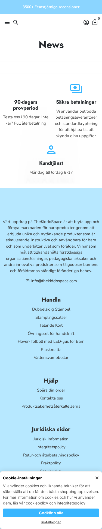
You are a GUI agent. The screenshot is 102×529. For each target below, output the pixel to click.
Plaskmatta (51, 349)
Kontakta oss (51, 398)
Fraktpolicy (51, 463)
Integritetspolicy (51, 447)
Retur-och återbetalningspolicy (51, 455)
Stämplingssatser (51, 317)
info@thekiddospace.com (51, 281)
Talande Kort (51, 325)
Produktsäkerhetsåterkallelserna (51, 406)
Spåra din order (51, 390)
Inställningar (51, 522)
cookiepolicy (37, 503)
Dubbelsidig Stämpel (51, 309)
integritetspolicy (71, 503)
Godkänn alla (51, 512)
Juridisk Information (51, 439)
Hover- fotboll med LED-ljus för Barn (51, 341)
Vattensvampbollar (51, 357)
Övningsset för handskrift (51, 333)
